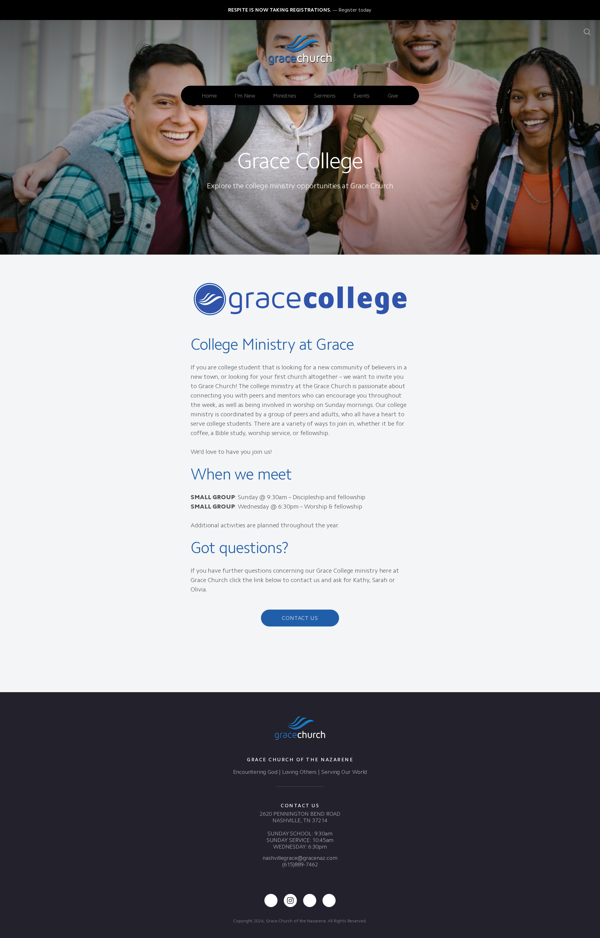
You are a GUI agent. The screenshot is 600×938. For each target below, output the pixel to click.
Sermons (324, 95)
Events (361, 95)
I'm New (245, 95)
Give (393, 95)
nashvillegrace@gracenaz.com (299, 857)
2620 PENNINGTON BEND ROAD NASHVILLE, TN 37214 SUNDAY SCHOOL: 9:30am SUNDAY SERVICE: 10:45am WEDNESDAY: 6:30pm (300, 830)
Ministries (284, 95)
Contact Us (300, 618)
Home (209, 95)
